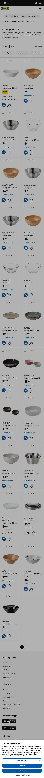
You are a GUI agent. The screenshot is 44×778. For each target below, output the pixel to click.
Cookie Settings (21, 760)
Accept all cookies (22, 771)
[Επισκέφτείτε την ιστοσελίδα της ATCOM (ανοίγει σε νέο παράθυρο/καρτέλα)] (22, 775)
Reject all (22, 765)
